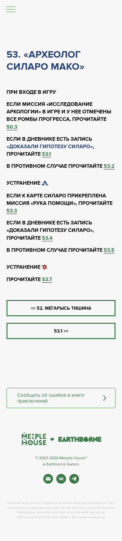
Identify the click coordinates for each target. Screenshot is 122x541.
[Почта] (48, 482)
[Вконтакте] (61, 482)
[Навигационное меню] (11, 10)
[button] (61, 398)
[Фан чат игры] (74, 482)
